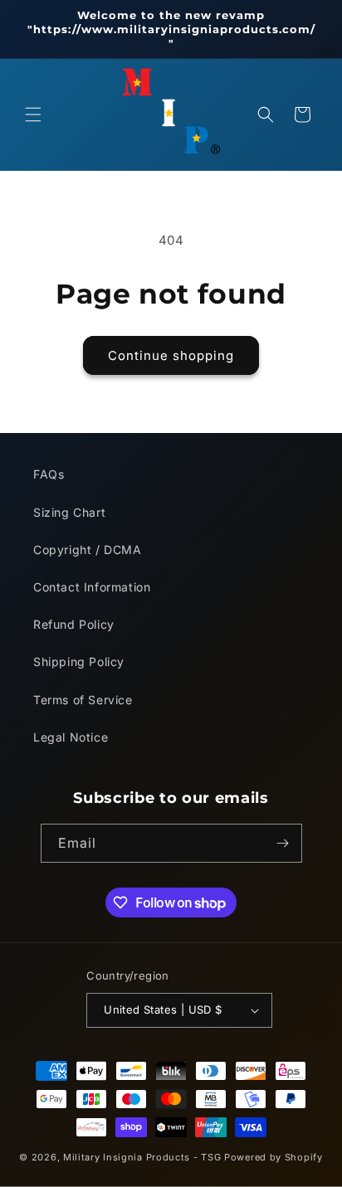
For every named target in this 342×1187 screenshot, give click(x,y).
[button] (33, 114)
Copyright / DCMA (87, 549)
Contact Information (91, 587)
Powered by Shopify (273, 1157)
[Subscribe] (283, 843)
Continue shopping (171, 355)
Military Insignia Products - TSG (142, 1157)
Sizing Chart (69, 512)
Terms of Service (83, 700)
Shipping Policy (79, 661)
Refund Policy (74, 624)
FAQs (48, 474)
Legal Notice (70, 737)
